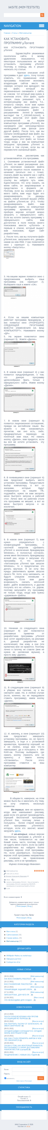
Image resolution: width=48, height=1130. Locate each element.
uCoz (28, 1126)
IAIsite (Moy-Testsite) (24, 7)
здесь (27, 75)
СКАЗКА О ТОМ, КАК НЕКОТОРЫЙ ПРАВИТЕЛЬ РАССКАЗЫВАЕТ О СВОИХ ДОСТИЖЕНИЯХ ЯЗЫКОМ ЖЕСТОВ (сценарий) (23, 1047)
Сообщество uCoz (13, 962)
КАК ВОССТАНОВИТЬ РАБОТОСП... (18, 979)
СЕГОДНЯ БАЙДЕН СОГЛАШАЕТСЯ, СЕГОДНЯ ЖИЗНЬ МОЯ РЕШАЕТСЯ (22, 1032)
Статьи (14, 33)
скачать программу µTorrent (16, 882)
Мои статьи (10, 931)
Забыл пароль (20, 1081)
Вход (29, 906)
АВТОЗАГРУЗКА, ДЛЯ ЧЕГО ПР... (17, 995)
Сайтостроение (12, 935)
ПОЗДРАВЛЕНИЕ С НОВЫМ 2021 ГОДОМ (20, 1055)
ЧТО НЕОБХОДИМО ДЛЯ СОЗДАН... (18, 1000)
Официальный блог (13, 959)
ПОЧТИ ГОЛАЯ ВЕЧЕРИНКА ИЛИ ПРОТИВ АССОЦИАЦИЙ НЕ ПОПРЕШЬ (21, 1018)
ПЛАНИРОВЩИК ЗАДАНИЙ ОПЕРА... (19, 989)
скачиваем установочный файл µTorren (20, 886)
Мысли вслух (38, 1021)
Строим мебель (12, 938)
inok (7, 874)
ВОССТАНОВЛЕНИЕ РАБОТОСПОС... (19, 984)
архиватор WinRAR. (28, 884)
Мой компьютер (25, 33)
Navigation (12, 26)
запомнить (11, 1078)
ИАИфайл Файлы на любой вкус (19, 956)
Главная (7, 33)
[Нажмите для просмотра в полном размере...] (24, 273)
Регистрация (21, 906)
